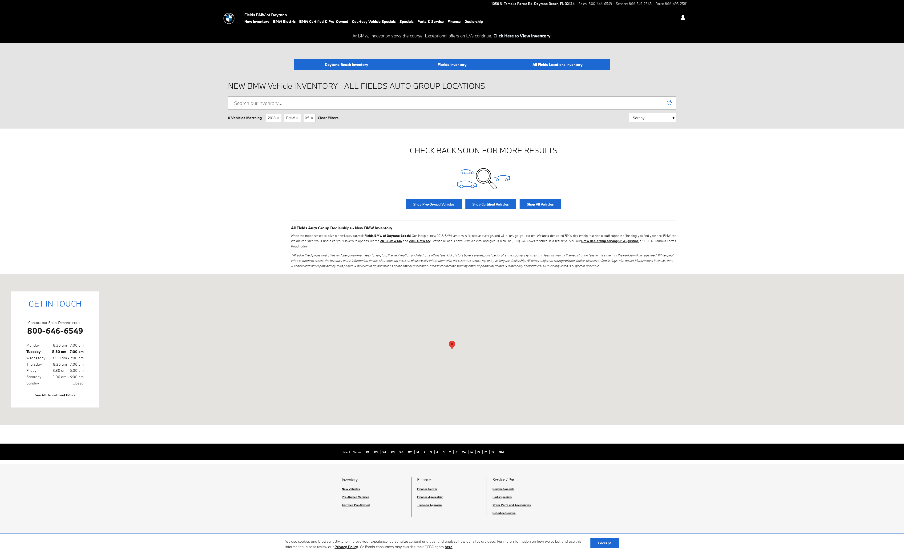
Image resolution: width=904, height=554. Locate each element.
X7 (410, 452)
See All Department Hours (55, 395)
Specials (407, 21)
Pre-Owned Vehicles (355, 497)
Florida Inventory (452, 64)
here (448, 546)
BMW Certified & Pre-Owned (323, 21)
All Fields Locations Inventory (558, 64)
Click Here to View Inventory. (522, 36)
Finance (454, 21)
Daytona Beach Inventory (346, 64)
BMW (290, 117)
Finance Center (427, 489)
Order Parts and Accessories (511, 505)
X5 (307, 117)
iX (493, 452)
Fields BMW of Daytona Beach (387, 236)
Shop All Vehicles (540, 204)
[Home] (229, 18)
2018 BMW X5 (419, 241)
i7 (486, 452)
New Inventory (256, 21)
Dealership (473, 21)
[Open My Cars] (681, 18)
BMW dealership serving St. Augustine (610, 241)
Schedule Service (504, 513)
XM (501, 452)
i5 (478, 452)
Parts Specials (502, 497)
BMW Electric (284, 21)
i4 (471, 452)
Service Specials (503, 489)
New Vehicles (351, 489)
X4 (384, 452)
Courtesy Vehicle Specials (374, 21)
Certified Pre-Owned (356, 505)
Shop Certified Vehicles (490, 204)
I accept (604, 543)
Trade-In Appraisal (429, 505)
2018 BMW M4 (391, 241)
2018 (272, 117)
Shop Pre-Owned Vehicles (433, 204)
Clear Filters (328, 117)
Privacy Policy (346, 546)
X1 (368, 452)
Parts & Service (430, 21)
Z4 (464, 452)
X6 (401, 452)
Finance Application (430, 497)
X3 (376, 452)
